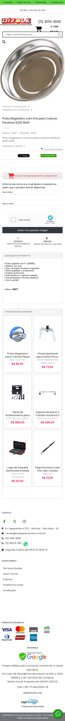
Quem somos (23, 2)
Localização (56, 2)
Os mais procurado (13, 584)
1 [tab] (54, 99)
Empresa (7, 2)
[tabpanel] (32, 70)
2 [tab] (57, 99)
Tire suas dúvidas (12, 568)
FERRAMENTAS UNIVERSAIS (15, 109)
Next (62, 71)
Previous (2, 71)
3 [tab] (61, 99)
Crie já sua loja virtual (32, 706)
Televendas (40, 2)
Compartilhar (49, 155)
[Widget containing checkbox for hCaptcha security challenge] (32, 220)
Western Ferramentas (14, 106)
